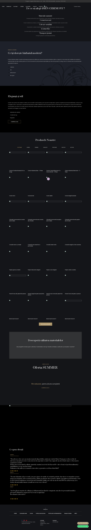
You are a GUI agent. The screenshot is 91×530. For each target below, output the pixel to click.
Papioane (54, 147)
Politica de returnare (40, 513)
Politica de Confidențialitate (54, 513)
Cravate (45, 147)
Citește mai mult (14, 173)
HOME (15, 513)
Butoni (72, 147)
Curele (28, 147)
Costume (19, 147)
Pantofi (63, 147)
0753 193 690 (83, 526)
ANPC (75, 513)
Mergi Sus (45, 509)
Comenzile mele (23, 513)
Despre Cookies (68, 513)
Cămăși (36, 147)
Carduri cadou (77, 6)
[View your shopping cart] (85, 6)
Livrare (31, 513)
